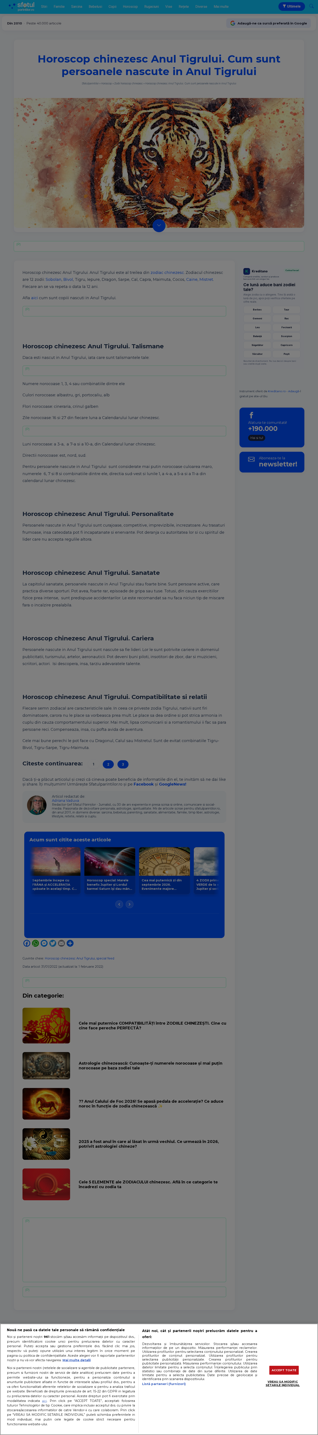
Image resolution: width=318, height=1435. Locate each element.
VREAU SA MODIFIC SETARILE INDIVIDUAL (283, 1383)
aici (44, 1401)
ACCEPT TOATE (284, 1370)
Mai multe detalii (77, 1360)
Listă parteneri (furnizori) (164, 1384)
